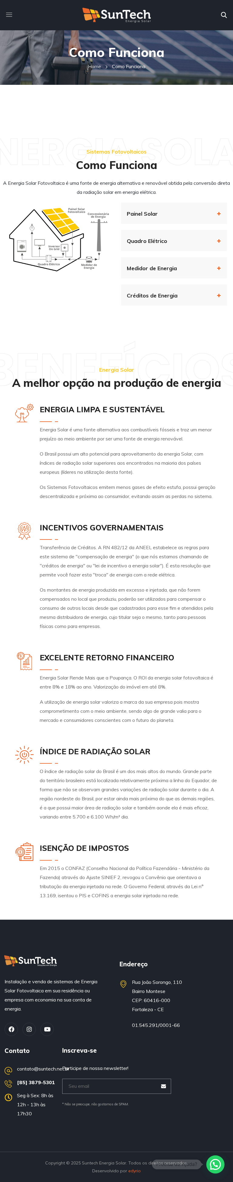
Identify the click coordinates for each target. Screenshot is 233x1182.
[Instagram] (29, 1029)
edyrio (134, 1171)
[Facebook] (11, 1029)
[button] (224, 15)
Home (94, 66)
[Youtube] (47, 1029)
